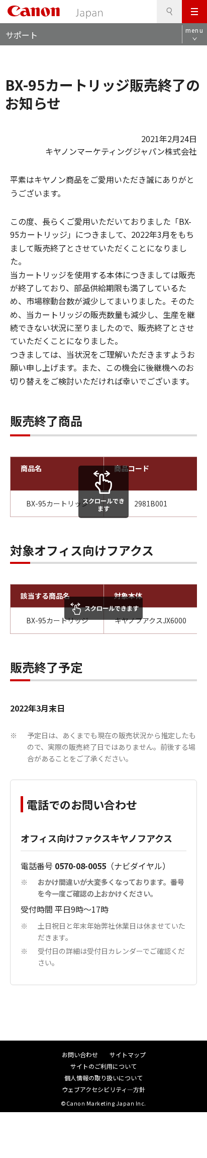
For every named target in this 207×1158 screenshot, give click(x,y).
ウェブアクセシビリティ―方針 (103, 1089)
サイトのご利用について (103, 1066)
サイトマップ (128, 1054)
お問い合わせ (80, 1054)
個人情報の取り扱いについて (103, 1077)
